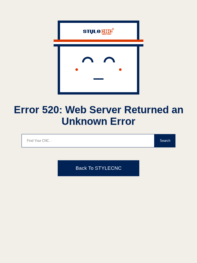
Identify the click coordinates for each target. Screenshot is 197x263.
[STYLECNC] (98, 33)
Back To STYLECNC (99, 168)
